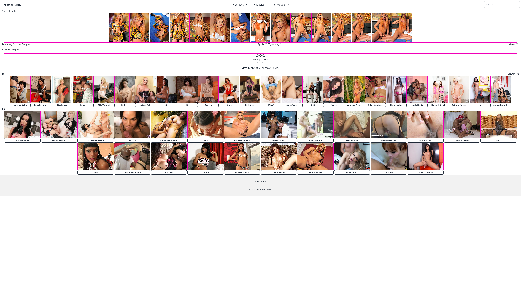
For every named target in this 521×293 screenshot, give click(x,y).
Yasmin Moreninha (132, 172)
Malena (124, 105)
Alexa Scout (291, 105)
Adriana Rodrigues (169, 140)
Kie (187, 105)
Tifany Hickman (462, 140)
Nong (498, 140)
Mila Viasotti (104, 105)
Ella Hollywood (59, 140)
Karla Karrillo (352, 172)
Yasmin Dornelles (501, 105)
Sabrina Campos (21, 44)
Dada (205, 140)
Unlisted (389, 172)
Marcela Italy (352, 140)
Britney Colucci (459, 105)
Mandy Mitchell (438, 105)
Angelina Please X (95, 140)
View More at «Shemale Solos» (261, 68)
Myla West (205, 172)
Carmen (169, 172)
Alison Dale (145, 105)
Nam (95, 172)
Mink (271, 104)
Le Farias (480, 105)
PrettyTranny (12, 4)
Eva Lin (208, 105)
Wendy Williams (388, 140)
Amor (229, 105)
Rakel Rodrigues (375, 105)
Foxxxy (132, 140)
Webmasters (260, 181)
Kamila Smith (315, 140)
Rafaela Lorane (41, 105)
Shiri (313, 105)
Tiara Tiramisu (425, 140)
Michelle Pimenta (242, 140)
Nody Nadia (417, 105)
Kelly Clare (250, 105)
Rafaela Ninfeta (242, 172)
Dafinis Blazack (315, 172)
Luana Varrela (278, 172)
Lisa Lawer (62, 105)
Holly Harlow (396, 105)
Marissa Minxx (22, 140)
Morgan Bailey (20, 105)
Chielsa (333, 105)
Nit (166, 104)
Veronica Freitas (354, 105)
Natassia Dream (278, 140)
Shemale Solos (9, 10)
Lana (83, 104)
